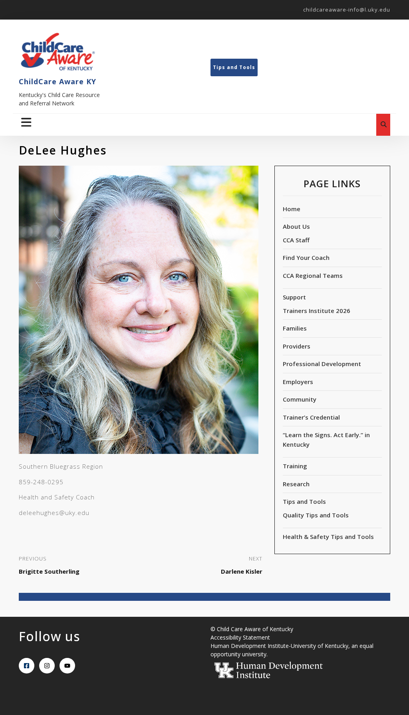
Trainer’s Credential (311, 417)
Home (291, 209)
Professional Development (322, 364)
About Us (296, 226)
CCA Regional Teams (313, 275)
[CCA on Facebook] (26, 665)
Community (299, 399)
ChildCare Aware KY (57, 81)
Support (294, 297)
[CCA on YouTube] (67, 665)
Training (295, 466)
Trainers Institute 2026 (316, 311)
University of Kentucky (319, 646)
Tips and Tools (234, 67)
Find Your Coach (306, 257)
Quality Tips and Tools (316, 515)
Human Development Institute (249, 646)
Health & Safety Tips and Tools (328, 537)
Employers (298, 382)
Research (296, 484)
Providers (296, 346)
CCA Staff (296, 240)
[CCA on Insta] (47, 665)
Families (295, 328)
